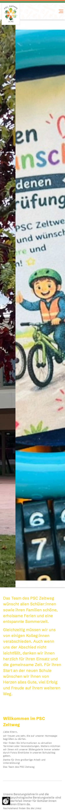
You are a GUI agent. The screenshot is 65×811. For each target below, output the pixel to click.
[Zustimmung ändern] (6, 801)
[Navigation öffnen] (60, 11)
